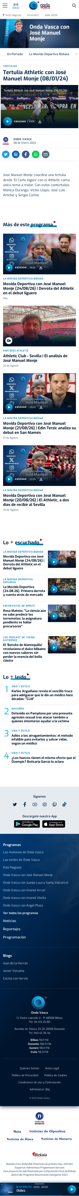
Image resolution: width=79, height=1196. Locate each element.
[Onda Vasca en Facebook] (25, 804)
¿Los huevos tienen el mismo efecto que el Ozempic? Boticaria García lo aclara (44, 760)
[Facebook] (26, 154)
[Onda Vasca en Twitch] (54, 804)
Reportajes (12, 929)
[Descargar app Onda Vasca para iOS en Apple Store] (53, 824)
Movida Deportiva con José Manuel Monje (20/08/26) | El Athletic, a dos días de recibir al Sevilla (36, 500)
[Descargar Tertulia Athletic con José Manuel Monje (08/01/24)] (40, 121)
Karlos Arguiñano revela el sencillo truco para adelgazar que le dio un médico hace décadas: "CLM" (42, 695)
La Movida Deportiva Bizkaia (49, 54)
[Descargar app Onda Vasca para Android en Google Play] (27, 824)
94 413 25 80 (42, 1022)
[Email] (45, 154)
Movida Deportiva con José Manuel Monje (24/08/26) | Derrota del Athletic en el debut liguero (38, 288)
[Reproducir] (7, 121)
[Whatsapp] (36, 154)
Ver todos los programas (20, 913)
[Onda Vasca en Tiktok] (64, 804)
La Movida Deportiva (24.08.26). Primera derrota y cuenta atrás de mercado (24, 591)
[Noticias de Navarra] (56, 1139)
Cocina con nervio (15, 978)
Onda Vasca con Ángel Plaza (23, 905)
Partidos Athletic (16, 350)
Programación (14, 937)
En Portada (15, 54)
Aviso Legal (52, 1068)
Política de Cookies (55, 1075)
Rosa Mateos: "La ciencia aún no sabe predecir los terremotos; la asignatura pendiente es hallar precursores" (24, 619)
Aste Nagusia (13, 15)
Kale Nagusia (12, 867)
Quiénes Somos (29, 1068)
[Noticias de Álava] (20, 1139)
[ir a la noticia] (39, 254)
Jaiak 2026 (51, 15)
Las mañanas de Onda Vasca (23, 852)
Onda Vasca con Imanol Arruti (24, 890)
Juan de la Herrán (15, 963)
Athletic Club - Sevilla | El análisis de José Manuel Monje (35, 358)
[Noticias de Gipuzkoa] (47, 1131)
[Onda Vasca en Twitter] (15, 804)
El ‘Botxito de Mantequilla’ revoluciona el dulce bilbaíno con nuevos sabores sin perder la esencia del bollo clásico (24, 653)
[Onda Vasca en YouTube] (34, 804)
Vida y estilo (21, 686)
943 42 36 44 (42, 1033)
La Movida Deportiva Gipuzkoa (18, 581)
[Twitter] (6, 154)
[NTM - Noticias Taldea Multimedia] (39, 1118)
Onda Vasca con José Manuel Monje (28, 875)
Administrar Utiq (40, 1089)
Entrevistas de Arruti (19, 605)
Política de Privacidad (25, 1075)
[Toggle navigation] (5, 5)
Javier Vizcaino (13, 971)
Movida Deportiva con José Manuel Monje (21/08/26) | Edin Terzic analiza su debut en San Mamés (39, 428)
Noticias (9, 921)
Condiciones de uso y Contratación (39, 1082)
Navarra (18, 708)
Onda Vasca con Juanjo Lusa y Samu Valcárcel (35, 883)
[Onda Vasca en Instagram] (44, 804)
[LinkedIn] (16, 154)
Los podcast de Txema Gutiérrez (19, 639)
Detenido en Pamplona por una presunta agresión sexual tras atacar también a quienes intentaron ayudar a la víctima (42, 717)
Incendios (33, 15)
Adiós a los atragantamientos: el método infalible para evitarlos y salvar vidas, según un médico (42, 739)
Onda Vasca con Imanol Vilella (24, 898)
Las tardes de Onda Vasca (21, 860)
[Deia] (17, 1131)
